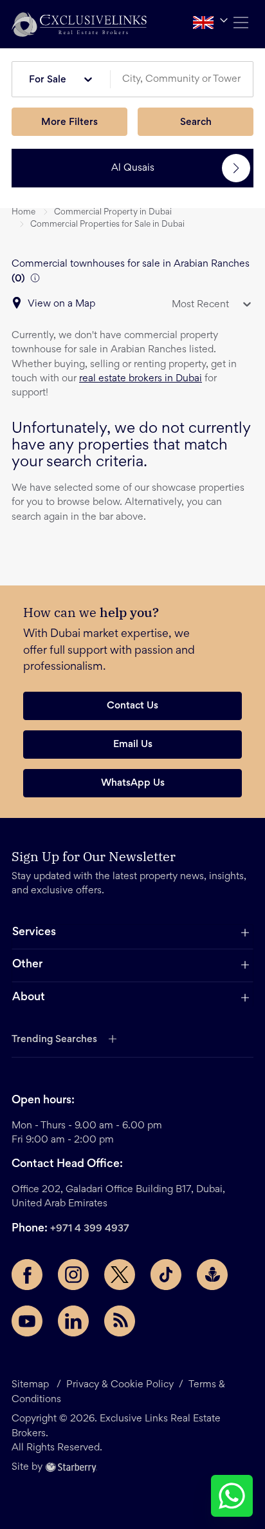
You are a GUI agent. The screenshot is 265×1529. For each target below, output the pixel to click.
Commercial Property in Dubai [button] (113, 212)
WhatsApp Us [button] (133, 783)
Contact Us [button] (132, 705)
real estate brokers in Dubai (140, 378)
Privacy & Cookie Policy (120, 1384)
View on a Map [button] (61, 304)
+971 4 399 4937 (89, 1228)
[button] (79, 24)
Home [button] (23, 212)
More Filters (69, 122)
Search (196, 122)
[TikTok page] (166, 1274)
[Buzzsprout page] (212, 1274)
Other (27, 965)
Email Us (132, 744)
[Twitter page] (119, 1274)
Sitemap (30, 1384)
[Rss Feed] (119, 1321)
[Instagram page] (73, 1274)
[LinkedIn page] (73, 1321)
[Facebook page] (27, 1274)
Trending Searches (54, 1039)
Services (34, 932)
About (28, 997)
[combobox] (186, 79)
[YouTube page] (27, 1321)
